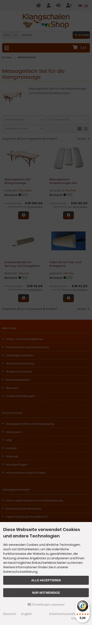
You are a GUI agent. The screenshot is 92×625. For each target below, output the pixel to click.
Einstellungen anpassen (48, 604)
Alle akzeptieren (46, 580)
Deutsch (9, 614)
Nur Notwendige (46, 592)
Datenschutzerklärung (66, 614)
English (26, 614)
